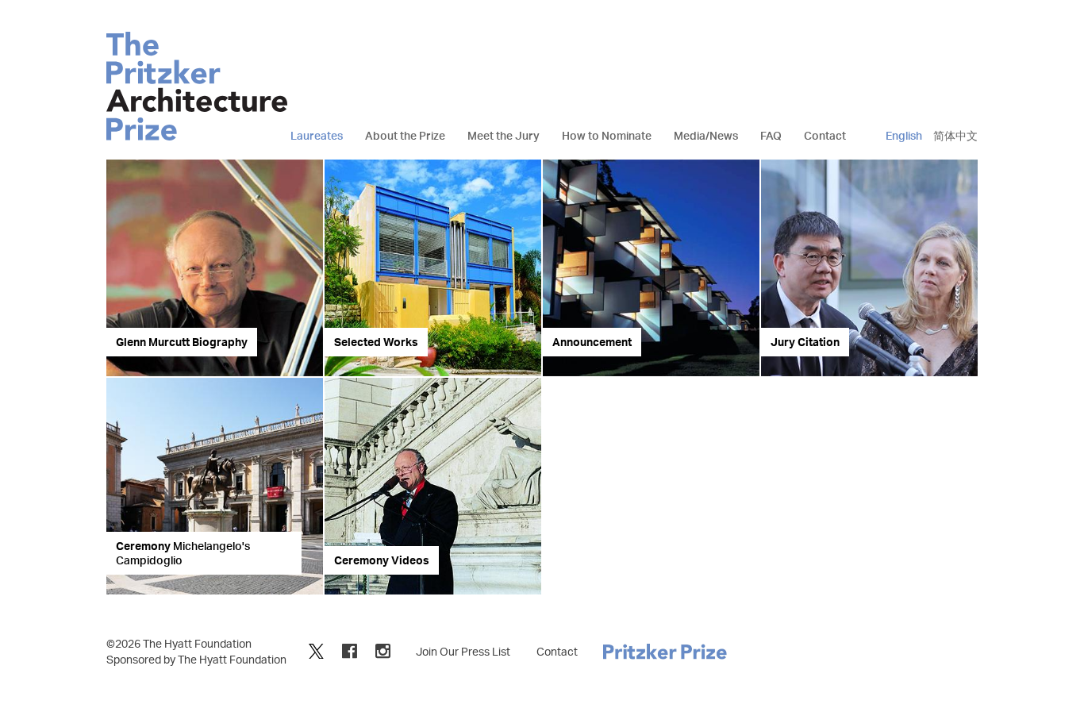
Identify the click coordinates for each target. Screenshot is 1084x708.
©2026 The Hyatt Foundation (179, 643)
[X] (316, 650)
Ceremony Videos (381, 560)
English (904, 135)
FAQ (771, 135)
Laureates (316, 135)
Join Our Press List (463, 651)
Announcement (592, 341)
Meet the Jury (503, 135)
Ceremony (183, 553)
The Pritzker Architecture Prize (196, 86)
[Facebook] (349, 650)
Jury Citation (805, 341)
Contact (825, 135)
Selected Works (376, 341)
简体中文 (955, 135)
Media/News (706, 135)
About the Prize (405, 135)
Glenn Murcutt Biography (182, 341)
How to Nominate (607, 135)
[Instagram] (382, 650)
